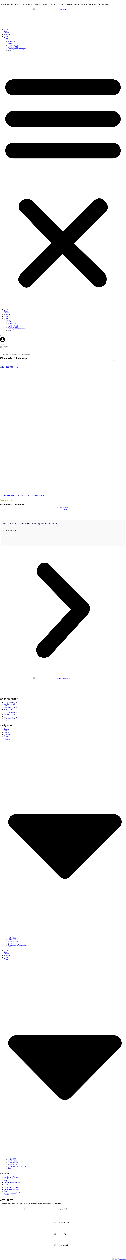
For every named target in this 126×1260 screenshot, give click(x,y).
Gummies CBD (13, 45)
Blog (5, 1181)
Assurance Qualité (10, 708)
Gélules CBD (12, 43)
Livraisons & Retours (11, 1177)
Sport (6, 36)
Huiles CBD (12, 41)
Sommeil (7, 34)
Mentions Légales (10, 704)
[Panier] (3, 344)
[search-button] (19, 336)
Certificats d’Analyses (11, 1179)
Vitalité (6, 33)
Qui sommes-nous (10, 702)
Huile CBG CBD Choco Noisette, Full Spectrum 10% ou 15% (31, 524)
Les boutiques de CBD (12, 1182)
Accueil (2, 354)
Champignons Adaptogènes (17, 49)
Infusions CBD (13, 47)
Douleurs (7, 29)
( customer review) (11, 535)
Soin (9, 50)
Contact (6, 1184)
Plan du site (8, 709)
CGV (5, 706)
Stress (6, 31)
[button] (63, 180)
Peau (6, 38)
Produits (7, 40)
